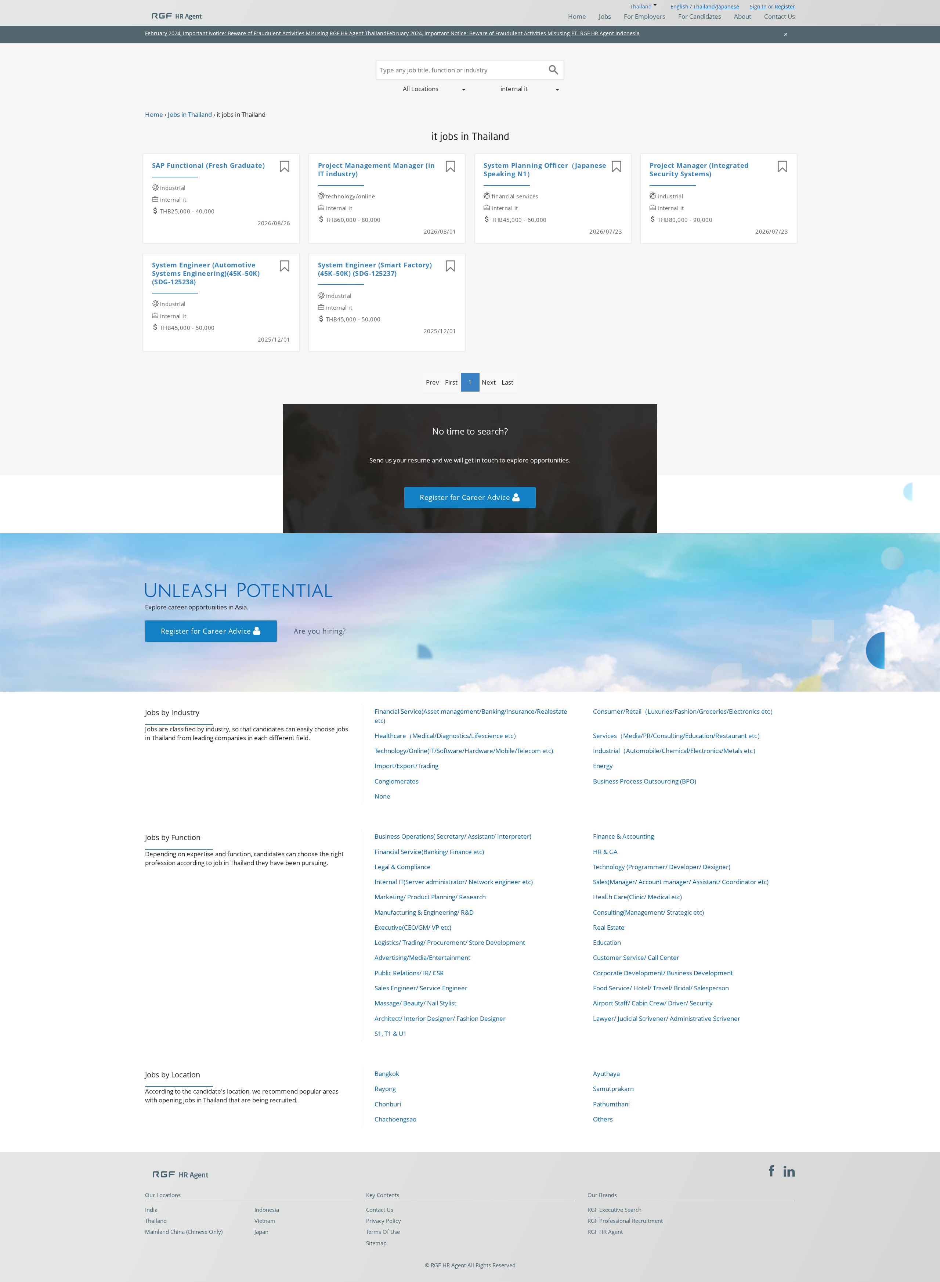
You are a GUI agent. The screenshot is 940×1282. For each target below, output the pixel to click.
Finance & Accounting (623, 836)
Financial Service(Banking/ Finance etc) (429, 851)
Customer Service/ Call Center (636, 957)
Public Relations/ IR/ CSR (409, 973)
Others (603, 1119)
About (742, 16)
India (151, 1209)
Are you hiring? (320, 630)
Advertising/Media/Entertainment (422, 957)
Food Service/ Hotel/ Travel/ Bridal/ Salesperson (661, 988)
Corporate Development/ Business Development (663, 973)
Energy (603, 765)
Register (785, 6)
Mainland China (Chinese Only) (184, 1231)
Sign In (758, 6)
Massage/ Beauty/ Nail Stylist (415, 1003)
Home (577, 16)
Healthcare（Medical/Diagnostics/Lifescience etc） (447, 735)
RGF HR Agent (605, 1231)
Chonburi (388, 1104)
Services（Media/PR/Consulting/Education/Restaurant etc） (678, 735)
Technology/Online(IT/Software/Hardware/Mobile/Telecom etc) (464, 750)
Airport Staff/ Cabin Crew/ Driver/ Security (653, 1003)
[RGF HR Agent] (173, 13)
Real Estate (609, 927)
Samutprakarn (613, 1088)
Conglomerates (397, 781)
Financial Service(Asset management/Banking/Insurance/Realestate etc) (471, 715)
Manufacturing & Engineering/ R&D (424, 912)
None (382, 796)
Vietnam (264, 1220)
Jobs (605, 16)
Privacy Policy (383, 1220)
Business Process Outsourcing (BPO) (644, 781)
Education (607, 942)
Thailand (704, 6)
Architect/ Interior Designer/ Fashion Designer (440, 1018)
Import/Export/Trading (406, 765)
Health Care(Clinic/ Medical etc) (637, 897)
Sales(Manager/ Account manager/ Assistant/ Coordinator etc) (681, 882)
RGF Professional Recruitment (625, 1220)
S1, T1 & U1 (391, 1033)
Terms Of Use (383, 1231)
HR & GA (605, 851)
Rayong (385, 1088)
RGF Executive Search (614, 1209)
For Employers (644, 16)
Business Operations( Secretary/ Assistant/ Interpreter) (453, 836)
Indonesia (266, 1209)
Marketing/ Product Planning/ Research (430, 897)
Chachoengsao (395, 1119)
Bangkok (387, 1073)
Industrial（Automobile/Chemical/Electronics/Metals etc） (676, 750)
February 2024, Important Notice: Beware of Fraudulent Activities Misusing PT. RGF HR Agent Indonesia (513, 33)
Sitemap (376, 1243)
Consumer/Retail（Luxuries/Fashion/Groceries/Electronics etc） (684, 711)
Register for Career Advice (466, 497)
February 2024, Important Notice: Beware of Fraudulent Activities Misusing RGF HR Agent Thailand (266, 33)
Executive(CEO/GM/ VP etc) (413, 927)
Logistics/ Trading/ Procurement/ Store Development (450, 942)
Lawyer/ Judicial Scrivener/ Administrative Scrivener (666, 1018)
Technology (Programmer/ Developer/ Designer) (661, 867)
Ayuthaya (606, 1073)
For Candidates (699, 16)
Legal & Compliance (403, 867)
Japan (261, 1231)
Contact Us (779, 16)
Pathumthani (611, 1104)
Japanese (728, 6)
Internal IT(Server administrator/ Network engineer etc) (454, 882)
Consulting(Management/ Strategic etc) (648, 912)
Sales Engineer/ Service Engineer (421, 988)
